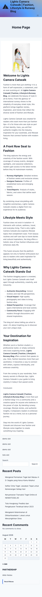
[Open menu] (38, 15)
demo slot (6, 439)
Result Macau (9, 581)
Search (5, 460)
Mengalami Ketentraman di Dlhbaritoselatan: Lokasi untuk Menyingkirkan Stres (17, 515)
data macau (7, 575)
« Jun (4, 564)
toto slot (5, 455)
